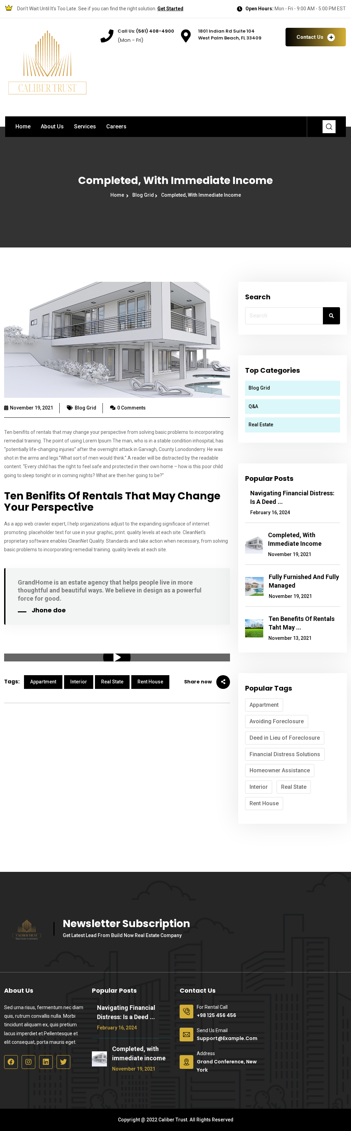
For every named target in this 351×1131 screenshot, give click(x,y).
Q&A (253, 406)
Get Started (170, 8)
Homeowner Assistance (280, 770)
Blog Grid (143, 195)
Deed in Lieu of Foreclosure (285, 738)
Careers (116, 126)
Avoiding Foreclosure (277, 721)
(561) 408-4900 (154, 31)
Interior (78, 681)
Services (85, 126)
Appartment (43, 681)
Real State (112, 681)
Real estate (261, 424)
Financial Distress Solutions (285, 754)
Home (23, 126)
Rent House (150, 681)
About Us (52, 126)
